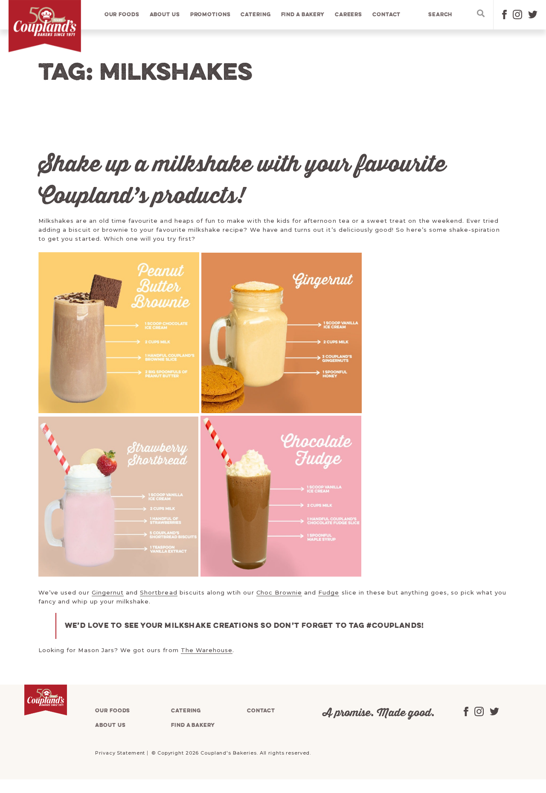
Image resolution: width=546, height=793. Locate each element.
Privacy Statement (120, 753)
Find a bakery (303, 14)
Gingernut (108, 592)
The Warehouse (207, 650)
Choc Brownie (279, 592)
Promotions (210, 14)
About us (165, 14)
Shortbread (158, 592)
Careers (348, 14)
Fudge (328, 592)
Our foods (122, 14)
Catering (255, 14)
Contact (386, 14)
